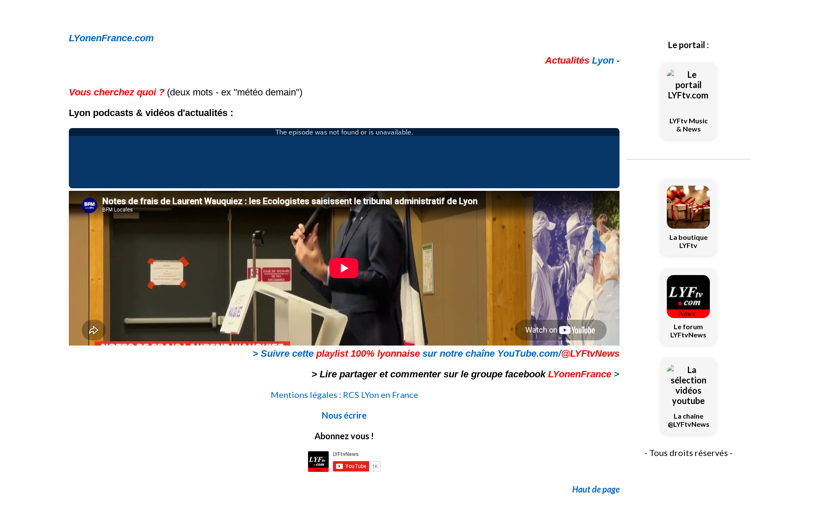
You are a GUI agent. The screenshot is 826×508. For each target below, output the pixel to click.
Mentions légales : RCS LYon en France (344, 394)
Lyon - (582, 60)
